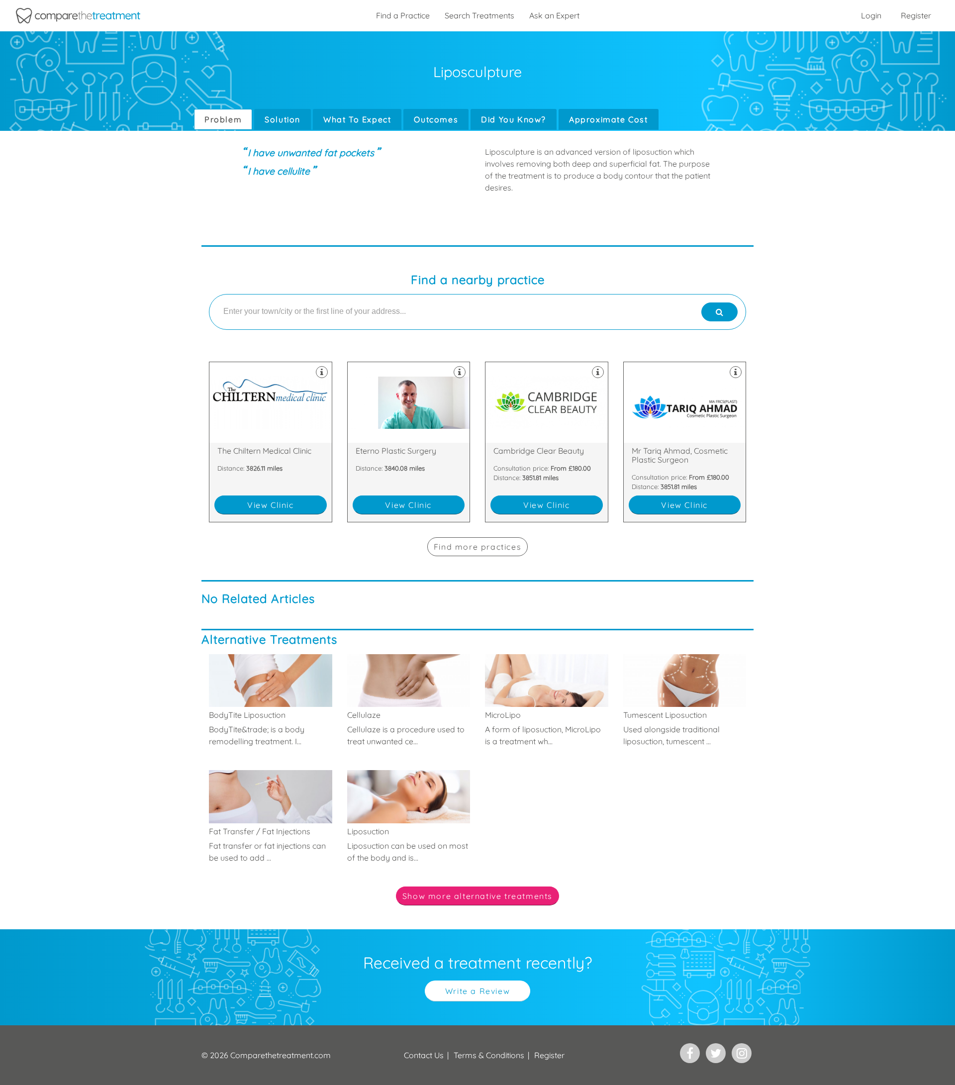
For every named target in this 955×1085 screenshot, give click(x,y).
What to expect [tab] (357, 119)
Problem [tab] (223, 119)
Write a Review (477, 991)
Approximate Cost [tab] (608, 119)
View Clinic (270, 505)
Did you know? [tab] (513, 119)
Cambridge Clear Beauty (546, 442)
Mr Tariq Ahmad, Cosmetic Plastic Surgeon (685, 442)
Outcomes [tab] (436, 119)
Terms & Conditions (489, 1055)
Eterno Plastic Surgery (409, 442)
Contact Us (424, 1055)
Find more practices (477, 547)
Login (871, 15)
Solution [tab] (282, 119)
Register (916, 15)
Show (477, 896)
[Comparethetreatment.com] (78, 15)
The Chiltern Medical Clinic (270, 442)
